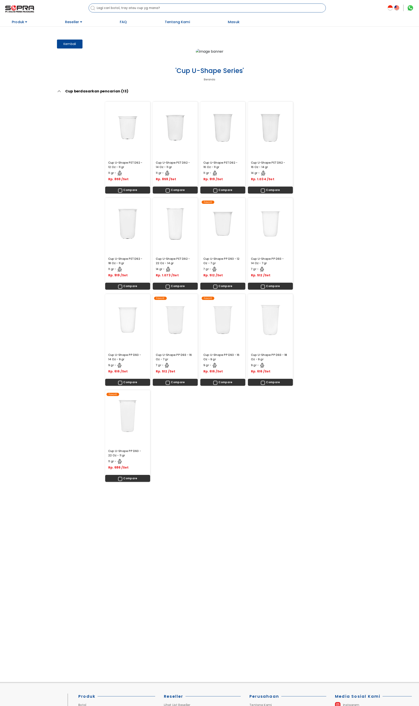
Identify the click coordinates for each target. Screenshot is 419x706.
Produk (18, 22)
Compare (130, 190)
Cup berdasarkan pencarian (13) (96, 91)
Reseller (72, 22)
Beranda (209, 79)
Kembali (70, 44)
